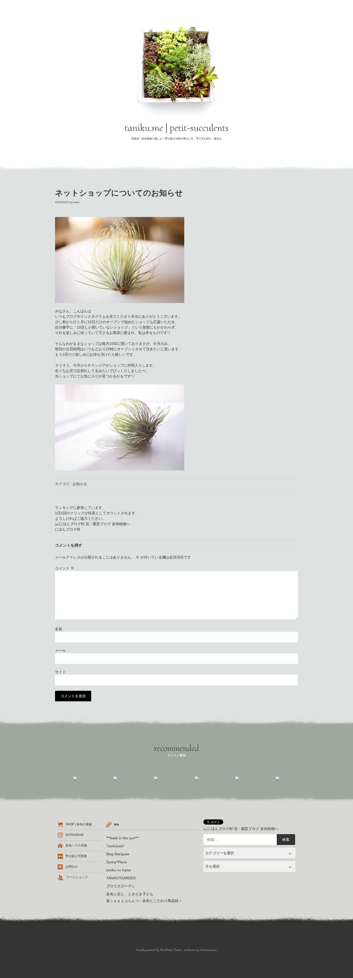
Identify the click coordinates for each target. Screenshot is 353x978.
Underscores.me (208, 950)
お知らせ (80, 484)
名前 (58, 629)
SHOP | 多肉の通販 (78, 824)
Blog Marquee (117, 854)
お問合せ (71, 867)
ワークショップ (77, 877)
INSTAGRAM (74, 835)
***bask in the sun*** (122, 838)
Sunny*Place (116, 862)
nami (76, 202)
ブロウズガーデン (120, 886)
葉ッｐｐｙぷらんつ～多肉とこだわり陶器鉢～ (144, 901)
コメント (64, 568)
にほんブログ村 (67, 529)
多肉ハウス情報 (76, 846)
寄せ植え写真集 (76, 856)
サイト (60, 672)
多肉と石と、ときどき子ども (129, 894)
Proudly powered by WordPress (154, 950)
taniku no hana (118, 870)
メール (60, 650)
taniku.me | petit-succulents (177, 127)
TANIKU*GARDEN (121, 878)
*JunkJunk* (115, 846)
